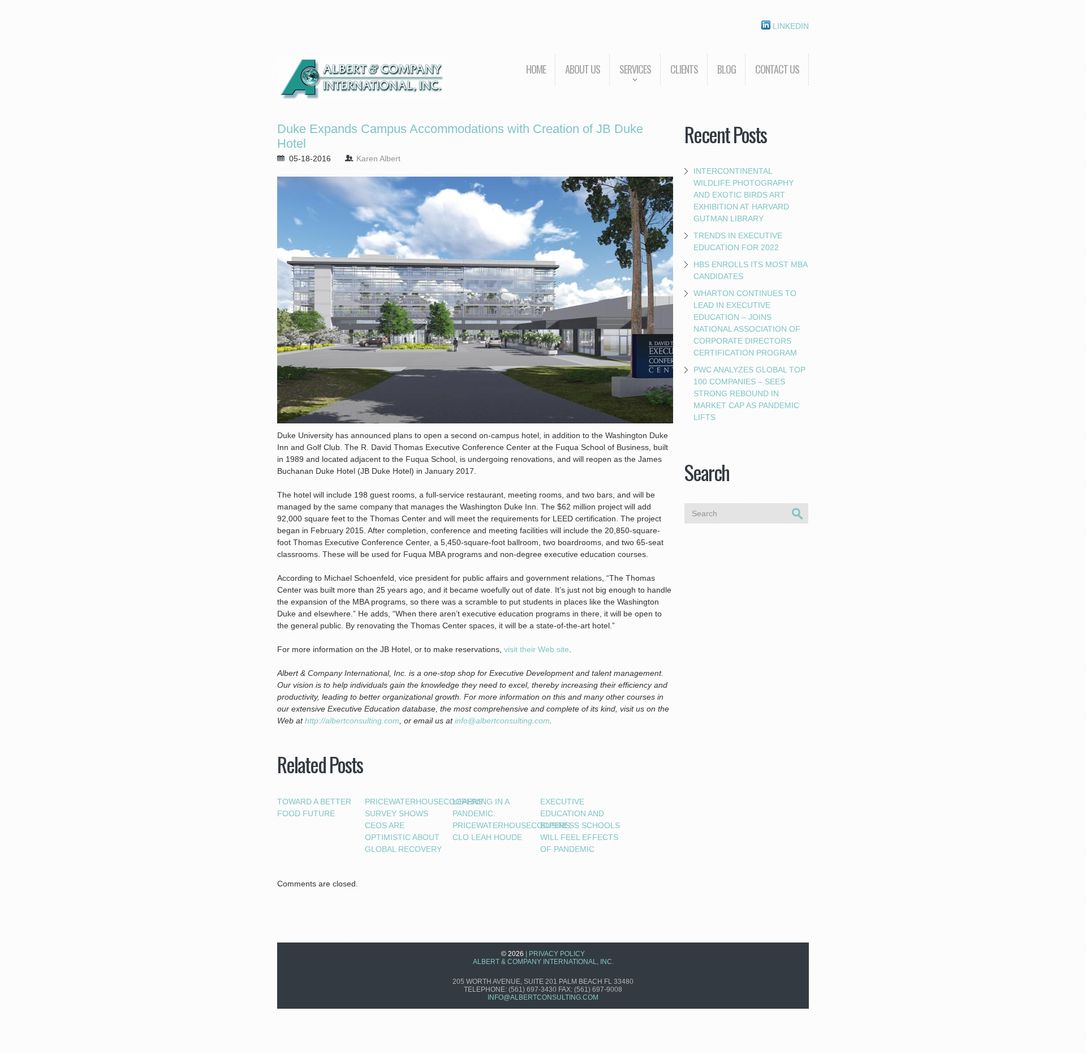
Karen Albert (378, 158)
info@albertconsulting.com (543, 997)
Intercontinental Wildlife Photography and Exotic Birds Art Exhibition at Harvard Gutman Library (743, 194)
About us (582, 69)
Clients (684, 69)
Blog (726, 69)
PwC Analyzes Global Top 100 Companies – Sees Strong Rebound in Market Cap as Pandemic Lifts (749, 393)
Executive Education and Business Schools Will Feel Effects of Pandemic (580, 825)
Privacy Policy (557, 954)
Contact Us (777, 69)
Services (630, 77)
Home (536, 69)
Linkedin (789, 26)
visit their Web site (536, 649)
